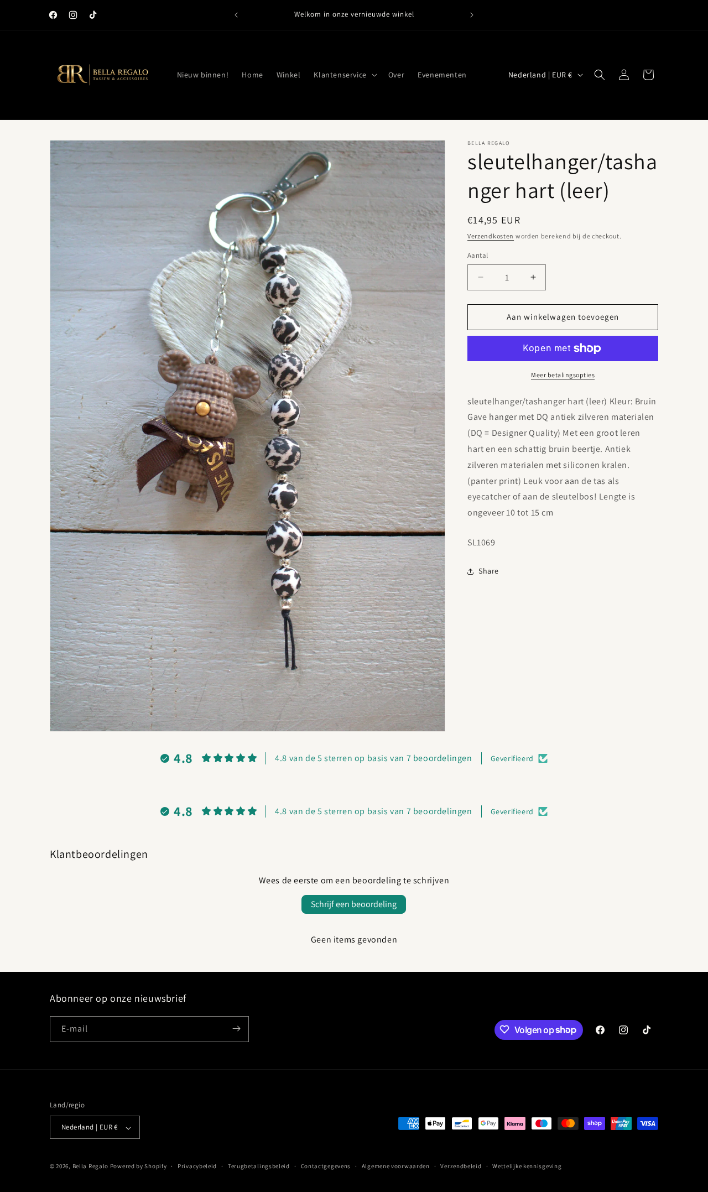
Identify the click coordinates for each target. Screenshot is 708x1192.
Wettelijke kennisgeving (526, 1166)
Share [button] (488, 571)
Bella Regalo (90, 1166)
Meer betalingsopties (563, 375)
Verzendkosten (490, 236)
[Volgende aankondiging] (472, 14)
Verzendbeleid (460, 1166)
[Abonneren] (236, 1029)
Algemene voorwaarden (396, 1166)
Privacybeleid (197, 1166)
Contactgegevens (326, 1166)
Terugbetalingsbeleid (259, 1166)
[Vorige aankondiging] (236, 14)
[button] (344, 74)
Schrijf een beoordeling (354, 904)
